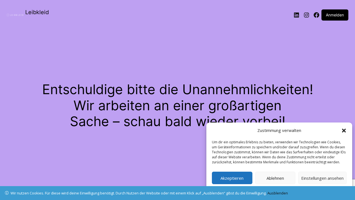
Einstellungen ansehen (322, 178)
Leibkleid (37, 12)
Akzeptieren (232, 178)
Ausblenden (277, 193)
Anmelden (335, 14)
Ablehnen (275, 178)
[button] (344, 130)
